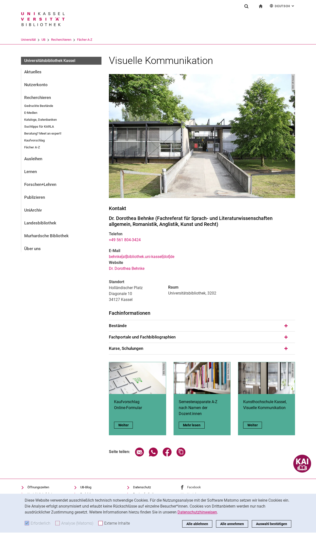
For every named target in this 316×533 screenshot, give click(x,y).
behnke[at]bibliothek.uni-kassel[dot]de (141, 256)
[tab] (202, 326)
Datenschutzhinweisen (197, 512)
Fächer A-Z (84, 39)
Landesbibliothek (40, 222)
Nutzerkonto (36, 84)
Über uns (32, 248)
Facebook (194, 487)
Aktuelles (32, 71)
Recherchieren (61, 39)
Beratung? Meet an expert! (42, 133)
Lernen (30, 171)
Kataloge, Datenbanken (40, 119)
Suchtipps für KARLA (39, 126)
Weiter (125, 425)
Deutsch (285, 6)
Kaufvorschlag (34, 140)
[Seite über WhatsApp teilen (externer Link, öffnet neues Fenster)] (153, 455)
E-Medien (30, 113)
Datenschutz (142, 487)
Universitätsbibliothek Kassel (49, 60)
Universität (28, 39)
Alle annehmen (232, 524)
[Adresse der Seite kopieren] (181, 455)
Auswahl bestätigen (271, 524)
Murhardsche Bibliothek (46, 235)
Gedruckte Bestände (38, 106)
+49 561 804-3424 (125, 239)
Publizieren (34, 197)
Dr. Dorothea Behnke (126, 268)
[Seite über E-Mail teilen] (139, 455)
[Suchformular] (246, 6)
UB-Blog (85, 487)
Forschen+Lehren (40, 184)
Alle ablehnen (197, 524)
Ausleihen (33, 158)
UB (43, 39)
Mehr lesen (194, 425)
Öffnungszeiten (38, 487)
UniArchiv (33, 210)
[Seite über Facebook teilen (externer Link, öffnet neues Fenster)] (167, 455)
